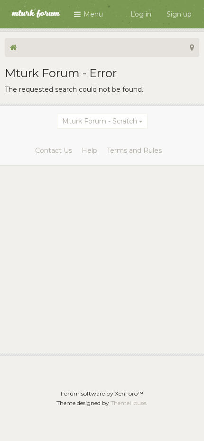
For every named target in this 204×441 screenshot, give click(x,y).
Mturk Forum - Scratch (99, 121)
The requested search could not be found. (74, 89)
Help (89, 150)
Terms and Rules (134, 150)
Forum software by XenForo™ (102, 393)
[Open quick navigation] (192, 47)
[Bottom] (185, 422)
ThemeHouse (128, 402)
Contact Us (53, 150)
